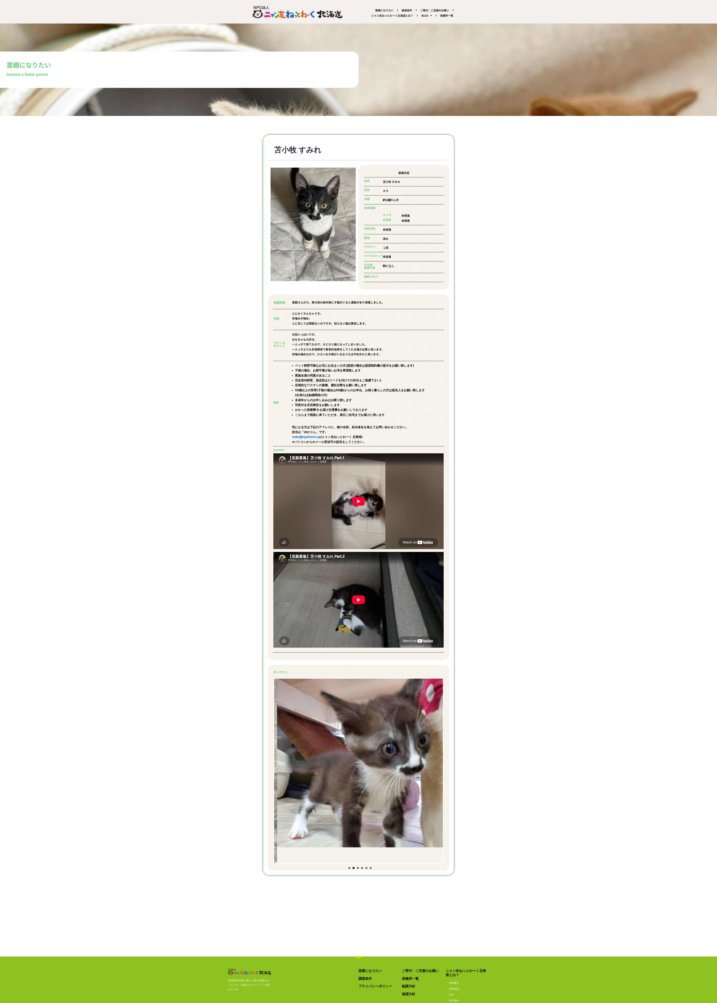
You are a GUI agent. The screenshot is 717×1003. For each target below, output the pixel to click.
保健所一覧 (446, 15)
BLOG (424, 15)
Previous (268, 763)
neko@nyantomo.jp (306, 437)
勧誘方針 (408, 986)
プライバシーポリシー (375, 986)
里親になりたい (384, 10)
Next (448, 763)
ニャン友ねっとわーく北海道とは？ (392, 15)
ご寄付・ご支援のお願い (434, 10)
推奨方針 (408, 994)
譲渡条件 (407, 10)
